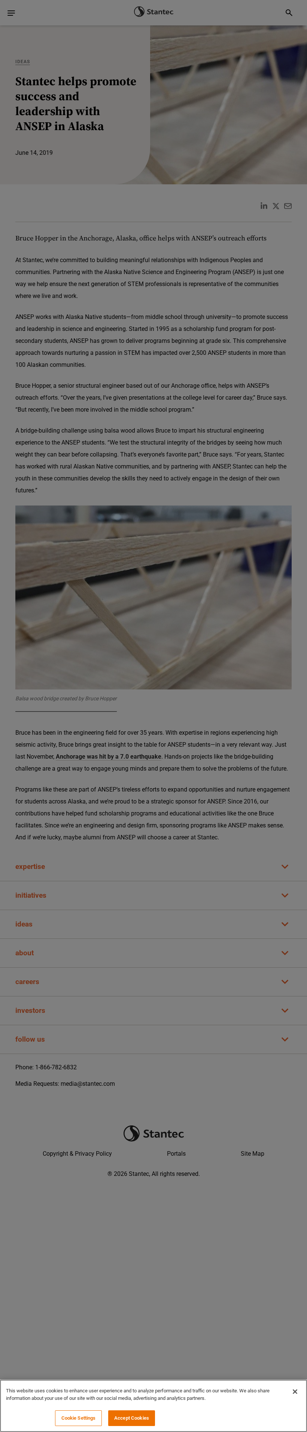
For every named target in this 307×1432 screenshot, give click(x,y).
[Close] (295, 1391)
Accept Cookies (131, 1418)
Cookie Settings (78, 1418)
